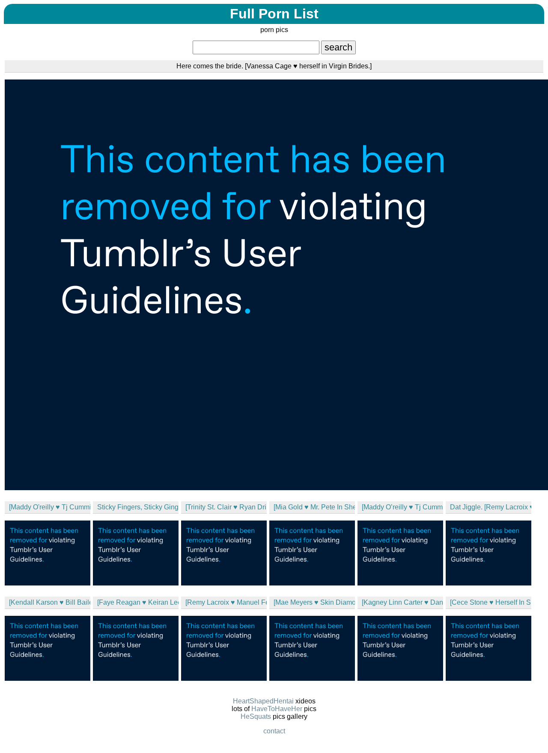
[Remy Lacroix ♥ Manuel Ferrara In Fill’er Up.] (226, 602)
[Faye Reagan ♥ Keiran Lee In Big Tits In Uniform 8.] (138, 602)
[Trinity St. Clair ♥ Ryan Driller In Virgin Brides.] (226, 507)
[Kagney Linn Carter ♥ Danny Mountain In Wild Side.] (402, 602)
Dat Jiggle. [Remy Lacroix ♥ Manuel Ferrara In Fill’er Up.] (490, 507)
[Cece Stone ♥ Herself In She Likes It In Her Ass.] (490, 602)
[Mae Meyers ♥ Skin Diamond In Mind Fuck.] (314, 602)
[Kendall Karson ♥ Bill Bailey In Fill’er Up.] (49, 602)
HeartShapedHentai (263, 701)
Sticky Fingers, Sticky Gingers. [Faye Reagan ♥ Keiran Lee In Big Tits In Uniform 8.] (138, 507)
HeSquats (256, 716)
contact (274, 731)
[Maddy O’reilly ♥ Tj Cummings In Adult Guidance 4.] (402, 507)
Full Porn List (274, 13)
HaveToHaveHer (276, 708)
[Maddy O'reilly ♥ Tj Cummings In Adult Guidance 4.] (49, 507)
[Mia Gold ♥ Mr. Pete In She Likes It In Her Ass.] (314, 507)
